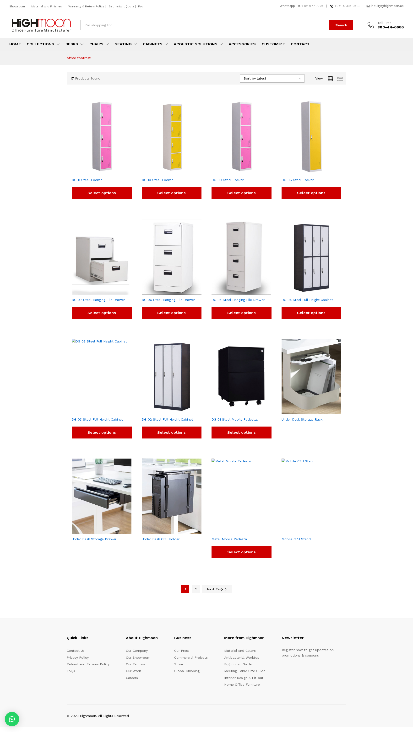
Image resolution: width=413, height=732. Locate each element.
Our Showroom (138, 657)
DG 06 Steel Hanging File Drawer (168, 300)
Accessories (242, 44)
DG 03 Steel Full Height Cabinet (97, 419)
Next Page (216, 589)
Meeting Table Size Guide (244, 671)
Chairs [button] (96, 44)
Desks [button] (71, 44)
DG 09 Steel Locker (228, 180)
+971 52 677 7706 (310, 6)
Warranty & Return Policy (85, 6)
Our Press (182, 650)
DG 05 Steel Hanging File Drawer (238, 300)
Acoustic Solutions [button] (195, 44)
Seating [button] (123, 44)
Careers (132, 678)
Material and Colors (240, 650)
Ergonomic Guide (238, 664)
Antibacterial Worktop (242, 657)
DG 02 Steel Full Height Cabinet (167, 419)
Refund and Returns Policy (88, 664)
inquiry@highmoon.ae (387, 6)
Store (178, 664)
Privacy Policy (78, 657)
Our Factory (135, 664)
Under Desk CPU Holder (160, 539)
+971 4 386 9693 (347, 6)
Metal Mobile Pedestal (230, 539)
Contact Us (76, 650)
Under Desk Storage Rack (302, 419)
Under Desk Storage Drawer (94, 539)
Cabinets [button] (153, 44)
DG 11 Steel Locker (87, 180)
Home (15, 44)
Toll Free (384, 23)
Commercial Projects (191, 657)
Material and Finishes (47, 6)
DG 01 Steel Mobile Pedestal (235, 419)
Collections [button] (40, 44)
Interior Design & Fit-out (243, 678)
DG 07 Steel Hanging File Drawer (98, 300)
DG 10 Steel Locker (157, 180)
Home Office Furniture (242, 684)
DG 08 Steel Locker (298, 180)
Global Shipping (187, 671)
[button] (12, 719)
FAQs (71, 671)
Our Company (137, 650)
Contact (300, 44)
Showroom (17, 6)
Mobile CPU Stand (296, 539)
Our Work (133, 671)
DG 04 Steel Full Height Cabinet (307, 300)
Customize (273, 44)
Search (341, 25)
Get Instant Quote (121, 6)
